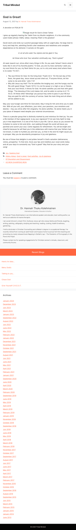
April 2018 (7, 440)
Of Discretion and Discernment (18, 159)
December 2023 (9, 304)
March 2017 (7, 477)
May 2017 (7, 470)
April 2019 (7, 406)
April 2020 (7, 385)
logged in (17, 178)
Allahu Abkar (11, 156)
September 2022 (9, 318)
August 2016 (8, 494)
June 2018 (7, 433)
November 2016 (9, 484)
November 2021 (9, 345)
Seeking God (14, 153)
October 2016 (8, 487)
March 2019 (7, 409)
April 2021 (7, 369)
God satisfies (33, 156)
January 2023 (8, 314)
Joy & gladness (45, 156)
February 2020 (9, 392)
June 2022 (7, 328)
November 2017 (9, 450)
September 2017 (9, 457)
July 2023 (7, 308)
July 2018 (6, 429)
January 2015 (8, 511)
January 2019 (8, 416)
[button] (65, 5)
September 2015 (9, 497)
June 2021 (7, 362)
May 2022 (7, 331)
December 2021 (9, 341)
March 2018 (7, 443)
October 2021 (8, 348)
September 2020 (9, 379)
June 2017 (7, 467)
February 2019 (8, 413)
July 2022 (7, 325)
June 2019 (7, 399)
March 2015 (7, 504)
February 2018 (8, 446)
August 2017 (8, 460)
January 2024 (8, 301)
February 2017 (8, 480)
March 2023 (8, 311)
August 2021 (8, 355)
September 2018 (9, 426)
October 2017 (8, 453)
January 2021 (8, 375)
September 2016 (9, 490)
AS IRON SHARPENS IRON (16, 162)
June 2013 (7, 517)
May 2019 (7, 402)
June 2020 (7, 382)
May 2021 (7, 365)
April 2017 (7, 473)
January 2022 (8, 338)
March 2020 (8, 389)
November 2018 (9, 419)
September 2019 (9, 396)
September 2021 (9, 352)
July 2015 (6, 501)
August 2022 (8, 321)
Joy (7, 153)
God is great (22, 156)
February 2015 (8, 507)
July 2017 (6, 463)
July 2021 (6, 358)
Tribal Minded (11, 4)
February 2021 (8, 372)
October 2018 (8, 423)
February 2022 (9, 335)
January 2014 (8, 514)
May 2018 (7, 436)
